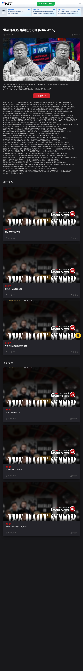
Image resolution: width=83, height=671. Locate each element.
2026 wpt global (46, 3)
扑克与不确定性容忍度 (13, 289)
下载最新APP (41, 96)
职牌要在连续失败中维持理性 (16, 346)
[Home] (7, 3)
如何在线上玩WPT (71, 118)
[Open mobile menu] (80, 3)
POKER (4, 10)
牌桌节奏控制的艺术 (12, 232)
